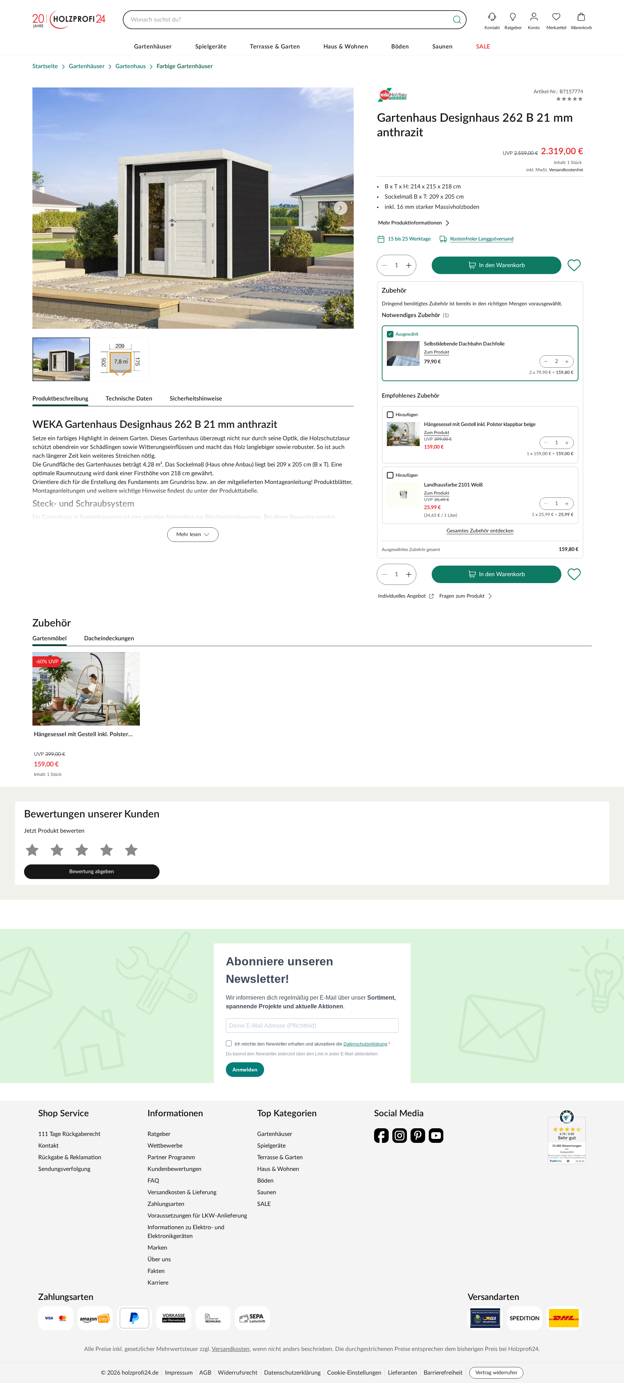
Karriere (158, 1283)
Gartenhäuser (153, 47)
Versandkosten (231, 1349)
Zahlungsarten (166, 1204)
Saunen (442, 47)
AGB (205, 1373)
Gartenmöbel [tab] (49, 638)
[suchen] (457, 19)
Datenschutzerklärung (292, 1373)
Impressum (179, 1373)
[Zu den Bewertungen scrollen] (569, 99)
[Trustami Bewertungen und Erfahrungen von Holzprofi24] (567, 1136)
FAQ (153, 1181)
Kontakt (48, 1146)
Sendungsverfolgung (64, 1169)
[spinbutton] (396, 265)
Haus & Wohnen (345, 47)
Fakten (156, 1271)
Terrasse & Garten (275, 47)
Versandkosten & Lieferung (182, 1192)
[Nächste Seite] (340, 208)
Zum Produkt (436, 352)
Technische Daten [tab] (129, 399)
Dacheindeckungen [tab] (109, 638)
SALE (483, 47)
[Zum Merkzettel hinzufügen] (574, 265)
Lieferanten (402, 1373)
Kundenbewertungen (174, 1169)
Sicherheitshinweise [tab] (196, 399)
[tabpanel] (193, 478)
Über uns (159, 1259)
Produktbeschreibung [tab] (60, 399)
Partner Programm (171, 1157)
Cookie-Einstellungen (354, 1373)
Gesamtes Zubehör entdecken (480, 531)
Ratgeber (159, 1134)
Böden (400, 47)
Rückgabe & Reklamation (69, 1157)
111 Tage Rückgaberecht (69, 1134)
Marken (157, 1248)
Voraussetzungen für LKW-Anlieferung (197, 1216)
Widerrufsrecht (238, 1373)
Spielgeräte (211, 47)
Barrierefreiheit (443, 1373)
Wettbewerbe (165, 1146)
